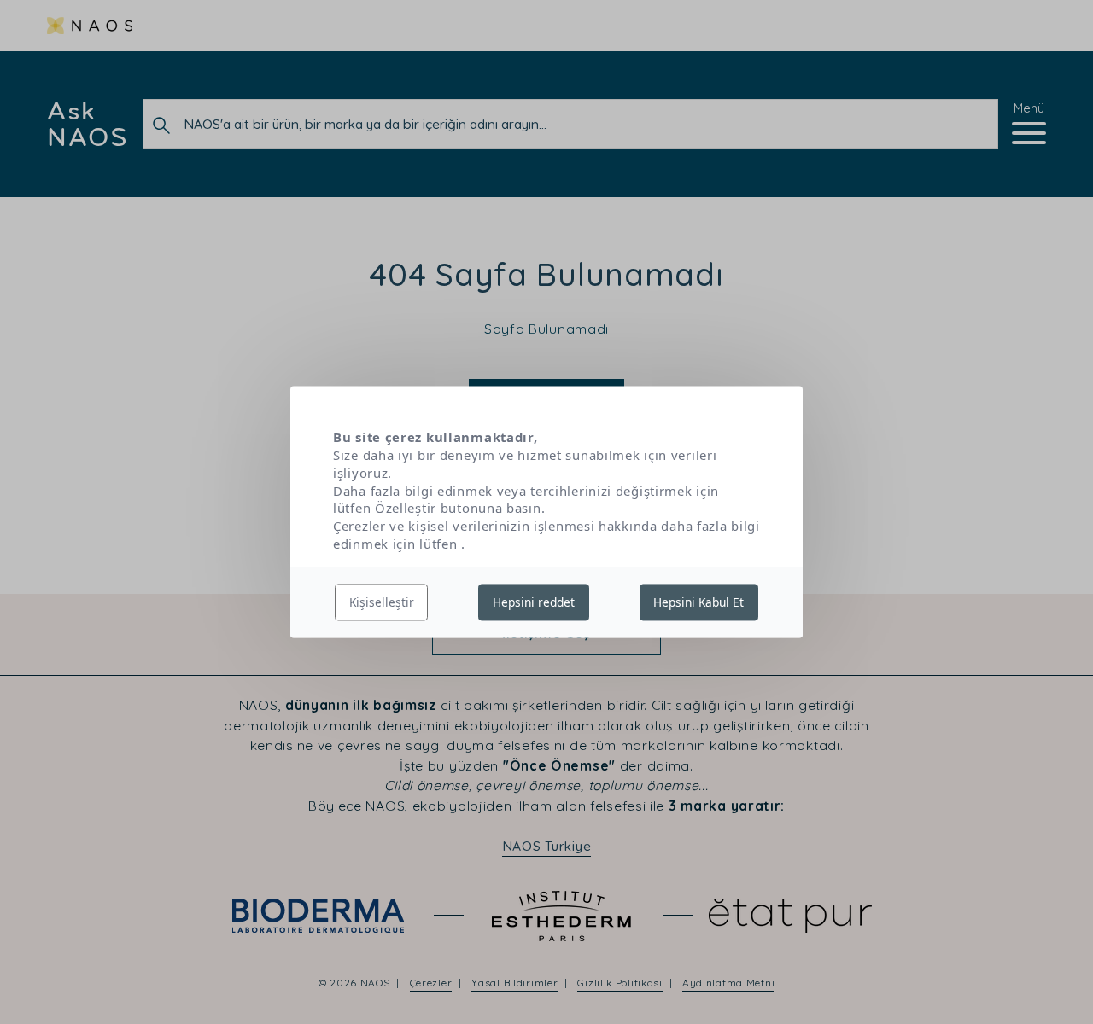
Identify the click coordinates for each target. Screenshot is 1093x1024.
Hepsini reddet (534, 602)
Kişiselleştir (381, 602)
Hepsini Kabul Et (698, 602)
